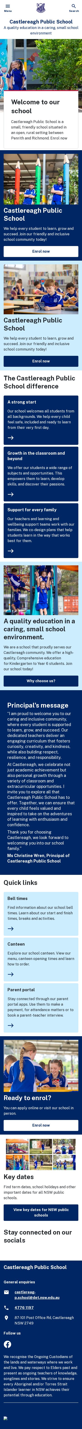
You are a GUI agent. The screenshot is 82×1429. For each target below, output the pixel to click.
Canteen (16, 944)
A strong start (22, 402)
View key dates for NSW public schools (41, 1212)
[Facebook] (7, 1347)
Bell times (18, 898)
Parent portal (21, 989)
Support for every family (32, 509)
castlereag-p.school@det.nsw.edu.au (37, 1295)
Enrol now (41, 251)
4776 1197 (24, 1308)
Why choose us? (41, 681)
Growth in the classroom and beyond (36, 456)
